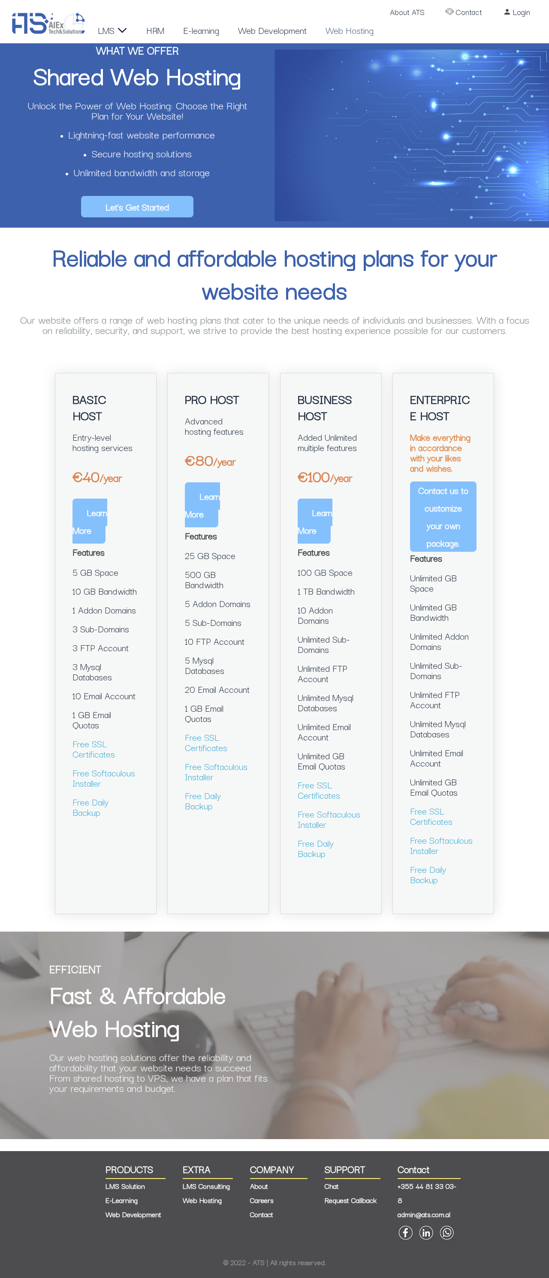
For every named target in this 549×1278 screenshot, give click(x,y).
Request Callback (351, 1200)
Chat (332, 1185)
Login (521, 12)
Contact (468, 12)
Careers (262, 1200)
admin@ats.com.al (424, 1214)
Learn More (90, 521)
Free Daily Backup (90, 807)
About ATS (407, 12)
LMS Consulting (206, 1185)
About (259, 1185)
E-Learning (122, 1200)
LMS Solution (125, 1185)
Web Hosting (350, 30)
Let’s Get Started (137, 207)
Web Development (272, 30)
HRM (155, 30)
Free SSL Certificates (93, 749)
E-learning (201, 30)
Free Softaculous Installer (103, 778)
